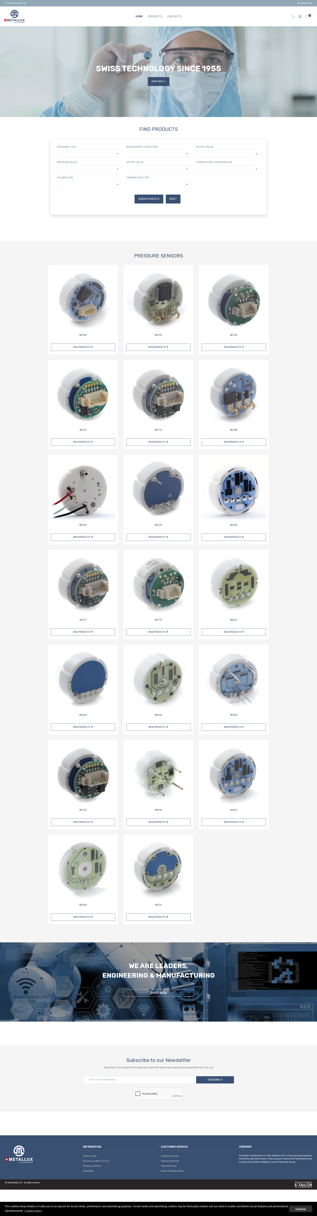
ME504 (234, 715)
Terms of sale (89, 1156)
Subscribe (214, 1079)
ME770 (158, 620)
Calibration (65, 177)
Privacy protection (92, 1166)
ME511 (158, 905)
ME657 (233, 620)
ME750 (233, 335)
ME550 (83, 525)
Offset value (135, 162)
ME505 (234, 525)
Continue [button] (301, 1209)
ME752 (83, 810)
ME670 (158, 525)
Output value (204, 147)
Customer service (170, 1156)
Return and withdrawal (172, 1171)
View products (82, 347)
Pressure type (66, 147)
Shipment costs (169, 1166)
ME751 (83, 430)
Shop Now (157, 81)
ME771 (83, 620)
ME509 (83, 905)
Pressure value (67, 162)
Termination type (137, 177)
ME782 (83, 335)
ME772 (158, 430)
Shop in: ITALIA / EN (16, 3)
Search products (148, 199)
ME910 (158, 810)
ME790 (158, 335)
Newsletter (305, 3)
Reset (173, 199)
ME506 (158, 715)
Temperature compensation (214, 162)
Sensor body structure (142, 147)
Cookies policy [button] (33, 1210)
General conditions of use (96, 1161)
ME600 (83, 715)
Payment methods (170, 1161)
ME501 (233, 810)
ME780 (233, 430)
